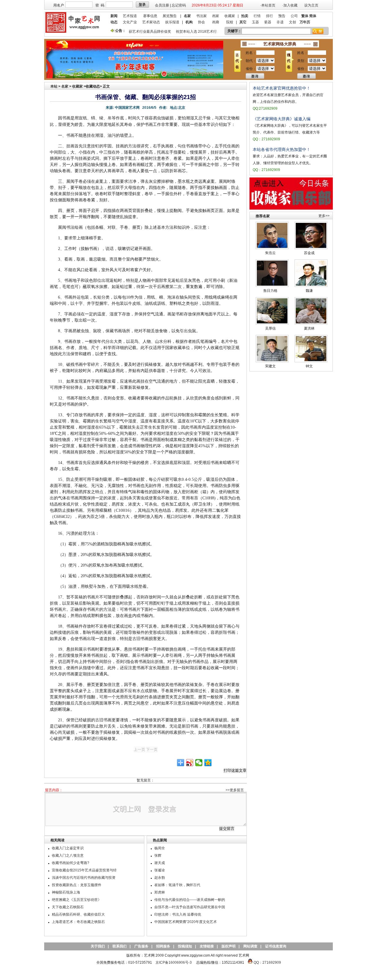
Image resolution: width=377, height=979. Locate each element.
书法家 (201, 16)
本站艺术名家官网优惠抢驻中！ (281, 88)
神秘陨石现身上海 (66, 892)
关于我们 (98, 946)
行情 (257, 16)
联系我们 (120, 946)
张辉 (157, 855)
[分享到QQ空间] (208, 762)
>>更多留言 (235, 790)
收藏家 (229, 16)
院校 (229, 22)
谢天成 (159, 863)
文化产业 (130, 22)
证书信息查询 (275, 946)
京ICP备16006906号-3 (174, 962)
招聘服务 (163, 946)
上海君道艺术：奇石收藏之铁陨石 (78, 922)
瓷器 (267, 22)
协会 (201, 22)
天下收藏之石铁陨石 (68, 907)
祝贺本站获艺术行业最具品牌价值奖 (137, 31)
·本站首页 (267, 5)
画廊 (215, 22)
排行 (269, 16)
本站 (53, 86)
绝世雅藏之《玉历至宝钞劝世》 (76, 900)
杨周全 (159, 848)
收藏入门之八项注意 (68, 855)
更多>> (324, 216)
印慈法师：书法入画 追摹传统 (177, 914)
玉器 (255, 22)
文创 (292, 22)
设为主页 (311, 5)
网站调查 (250, 946)
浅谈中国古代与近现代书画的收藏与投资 (83, 878)
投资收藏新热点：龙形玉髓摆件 (76, 885)
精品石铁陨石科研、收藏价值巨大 (78, 914)
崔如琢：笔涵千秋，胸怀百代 (177, 885)
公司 (294, 16)
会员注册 (162, 5)
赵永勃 (159, 878)
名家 (64, 86)
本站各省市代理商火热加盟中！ (281, 149)
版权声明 (228, 946)
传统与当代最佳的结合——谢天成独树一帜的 (189, 900)
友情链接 (207, 946)
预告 (281, 16)
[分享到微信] (199, 762)
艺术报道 (130, 16)
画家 (215, 16)
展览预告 (170, 16)
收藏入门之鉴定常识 (68, 848)
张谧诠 (159, 870)
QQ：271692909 (267, 962)
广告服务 (141, 946)
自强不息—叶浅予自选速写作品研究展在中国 (189, 907)
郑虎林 (159, 892)
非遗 (280, 22)
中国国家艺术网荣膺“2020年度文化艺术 (185, 922)
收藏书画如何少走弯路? (70, 863)
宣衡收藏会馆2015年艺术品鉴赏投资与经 (84, 870)
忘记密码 (179, 5)
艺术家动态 (151, 22)
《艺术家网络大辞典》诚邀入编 (281, 118)
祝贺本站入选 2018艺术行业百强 (196, 31)
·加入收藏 (289, 5)
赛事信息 (150, 16)
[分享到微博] (190, 762)
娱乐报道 (172, 22)
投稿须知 (185, 946)
